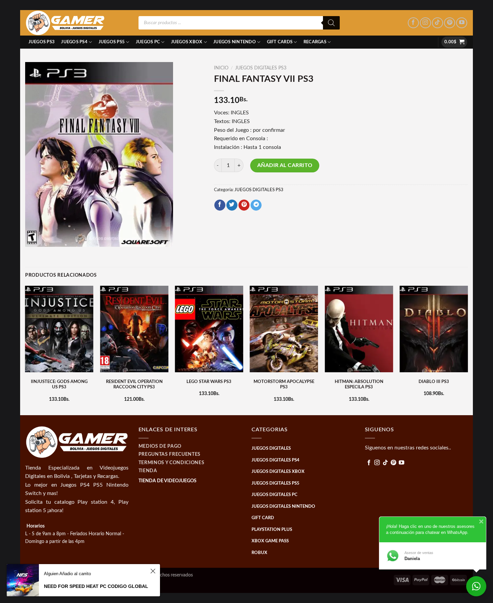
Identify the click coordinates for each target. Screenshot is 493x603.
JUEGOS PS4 (74, 42)
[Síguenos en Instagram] (425, 23)
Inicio (221, 68)
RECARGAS (315, 42)
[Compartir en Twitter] (231, 205)
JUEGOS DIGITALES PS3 (260, 68)
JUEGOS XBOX (187, 42)
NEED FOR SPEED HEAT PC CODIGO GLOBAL (96, 586)
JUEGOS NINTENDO (234, 42)
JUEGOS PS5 (112, 42)
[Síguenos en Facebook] (413, 23)
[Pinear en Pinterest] (244, 205)
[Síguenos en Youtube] (461, 23)
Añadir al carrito (285, 165)
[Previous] (25, 350)
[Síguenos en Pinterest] (449, 23)
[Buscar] (331, 23)
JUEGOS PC (148, 42)
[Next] (467, 350)
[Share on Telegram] (256, 205)
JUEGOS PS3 (42, 42)
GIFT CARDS (280, 42)
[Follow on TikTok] (437, 23)
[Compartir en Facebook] (219, 205)
